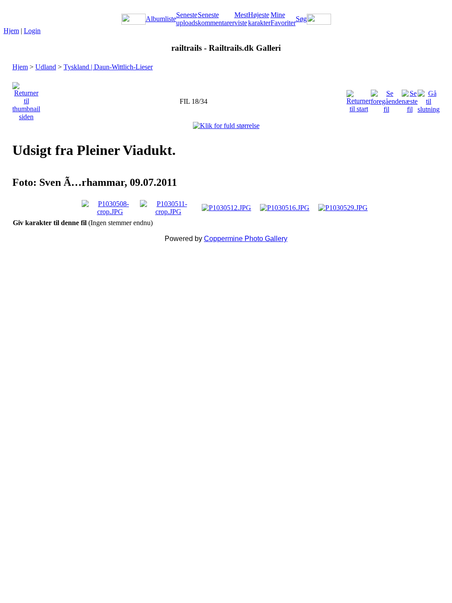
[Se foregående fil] (386, 99)
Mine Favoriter (283, 18)
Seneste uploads (187, 18)
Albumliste (161, 19)
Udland (45, 67)
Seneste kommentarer (216, 18)
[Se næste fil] (410, 99)
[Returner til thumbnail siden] (26, 99)
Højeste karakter (259, 18)
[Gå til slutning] (429, 99)
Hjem (11, 30)
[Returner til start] (359, 99)
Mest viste (241, 18)
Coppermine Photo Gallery (245, 238)
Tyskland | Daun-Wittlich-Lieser (108, 67)
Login (32, 30)
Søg (301, 19)
